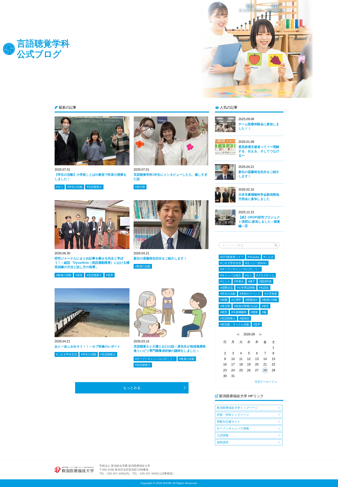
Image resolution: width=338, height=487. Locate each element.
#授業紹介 (251, 299)
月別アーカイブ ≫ (266, 381)
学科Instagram (275, 8)
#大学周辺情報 (246, 287)
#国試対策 (265, 281)
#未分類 (225, 306)
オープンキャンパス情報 (233, 428)
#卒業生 (239, 281)
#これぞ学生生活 (230, 263)
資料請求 (222, 442)
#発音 (265, 306)
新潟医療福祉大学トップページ (237, 407)
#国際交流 (226, 287)
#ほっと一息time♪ (256, 263)
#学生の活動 (228, 293)
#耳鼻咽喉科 (239, 312)
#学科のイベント (250, 293)
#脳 (264, 312)
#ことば (268, 256)
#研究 (223, 312)
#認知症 (244, 318)
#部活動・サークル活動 (234, 324)
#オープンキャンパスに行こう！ (240, 269)
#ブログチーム (265, 275)
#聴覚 (254, 312)
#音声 (256, 324)
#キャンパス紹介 (230, 275)
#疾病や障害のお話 (246, 306)
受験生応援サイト (228, 421)
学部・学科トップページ (233, 414)
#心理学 (236, 299)
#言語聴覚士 (228, 318)
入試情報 (222, 435)
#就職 (223, 299)
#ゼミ (248, 275)
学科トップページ (250, 8)
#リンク (225, 281)
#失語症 (264, 287)
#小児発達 (270, 293)
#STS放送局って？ (232, 256)
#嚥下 (251, 281)
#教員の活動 (269, 299)
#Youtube (253, 256)
